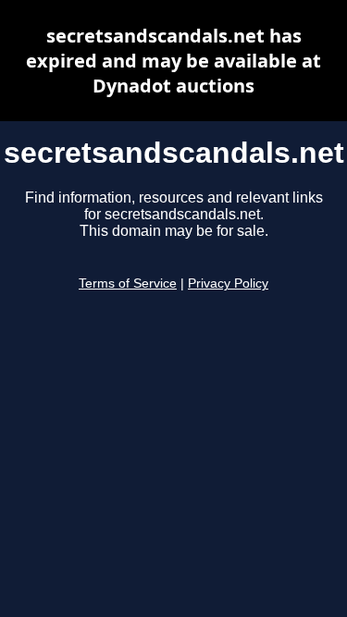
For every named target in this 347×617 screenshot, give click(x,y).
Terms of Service (128, 283)
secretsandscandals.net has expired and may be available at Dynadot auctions (173, 60)
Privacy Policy (228, 283)
